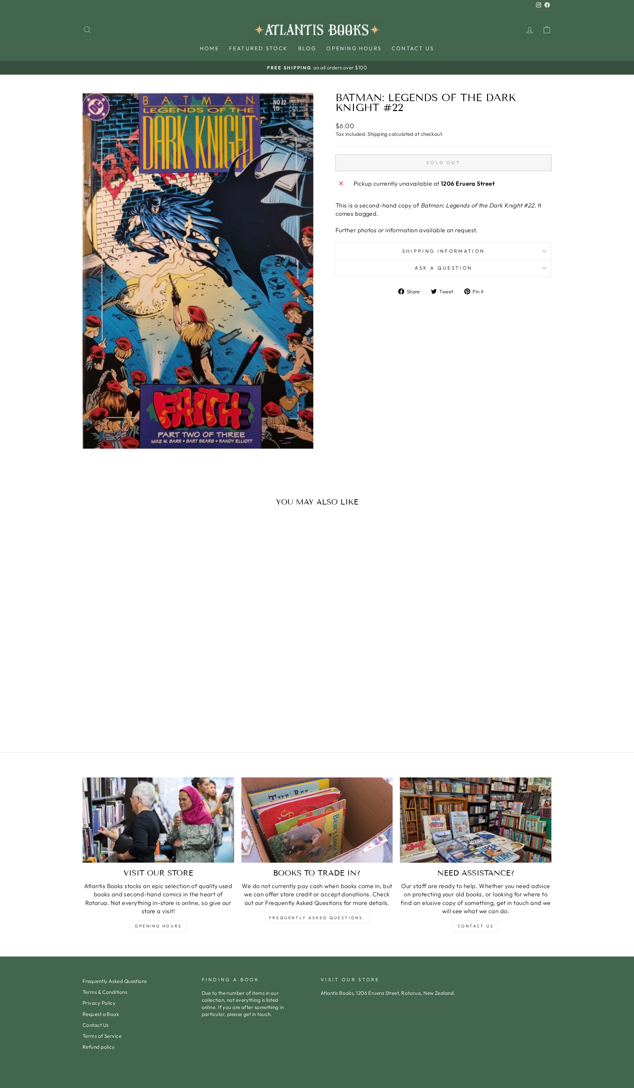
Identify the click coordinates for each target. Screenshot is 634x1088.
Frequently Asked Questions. (317, 917)
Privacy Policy (99, 1003)
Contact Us (413, 48)
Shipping (378, 134)
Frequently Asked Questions (115, 981)
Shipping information (443, 251)
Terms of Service (102, 1036)
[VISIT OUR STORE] (158, 820)
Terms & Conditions (105, 992)
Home (209, 48)
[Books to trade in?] (317, 820)
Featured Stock (258, 48)
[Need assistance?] (475, 820)
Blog (307, 48)
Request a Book (101, 1014)
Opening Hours (354, 48)
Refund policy (99, 1047)
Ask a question (443, 268)
